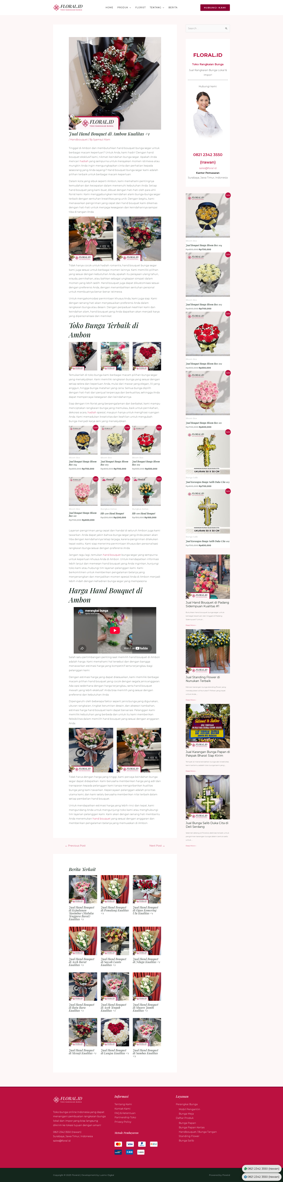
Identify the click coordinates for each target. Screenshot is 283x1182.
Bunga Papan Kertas (191, 1127)
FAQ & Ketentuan (125, 1113)
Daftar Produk (185, 1118)
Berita (172, 7)
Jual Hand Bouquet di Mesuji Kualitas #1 (82, 1051)
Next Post (157, 845)
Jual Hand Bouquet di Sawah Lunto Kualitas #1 (113, 962)
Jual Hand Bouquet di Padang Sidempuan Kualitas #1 (207, 604)
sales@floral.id (208, 168)
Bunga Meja (186, 1113)
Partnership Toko (125, 1117)
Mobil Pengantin (189, 1109)
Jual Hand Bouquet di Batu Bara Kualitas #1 (81, 1007)
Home (109, 7)
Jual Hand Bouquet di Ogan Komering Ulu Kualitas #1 (145, 910)
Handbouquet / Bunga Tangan (198, 1131)
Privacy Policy (123, 1121)
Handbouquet (79, 139)
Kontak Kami (122, 1108)
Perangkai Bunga (187, 1104)
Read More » (191, 625)
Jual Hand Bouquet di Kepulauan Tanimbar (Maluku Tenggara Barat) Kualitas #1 (81, 913)
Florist (140, 7)
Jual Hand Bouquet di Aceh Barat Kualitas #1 (81, 962)
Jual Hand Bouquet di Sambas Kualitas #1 (145, 1053)
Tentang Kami (123, 1104)
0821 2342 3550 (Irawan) (67, 1132)
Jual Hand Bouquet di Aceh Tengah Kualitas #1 (113, 1007)
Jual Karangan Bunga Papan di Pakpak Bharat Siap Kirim (208, 753)
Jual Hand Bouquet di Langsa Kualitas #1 (115, 1051)
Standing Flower (189, 1136)
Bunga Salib (186, 1140)
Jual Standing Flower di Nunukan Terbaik (203, 679)
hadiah (84, 161)
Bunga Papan (187, 1123)
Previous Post (75, 845)
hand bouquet (112, 555)
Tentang (155, 7)
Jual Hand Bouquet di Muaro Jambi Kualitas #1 (145, 1007)
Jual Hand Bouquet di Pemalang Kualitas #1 (115, 910)
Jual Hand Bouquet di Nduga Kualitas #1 (146, 960)
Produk (122, 7)
